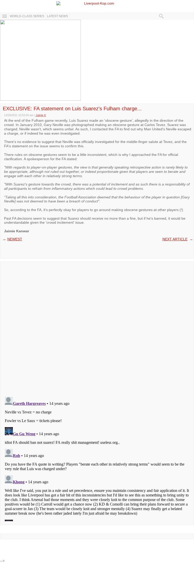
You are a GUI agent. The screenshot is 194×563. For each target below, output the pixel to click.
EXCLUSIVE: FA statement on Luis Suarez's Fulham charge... (72, 108)
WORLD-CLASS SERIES (27, 16)
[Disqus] (97, 327)
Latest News (57, 16)
